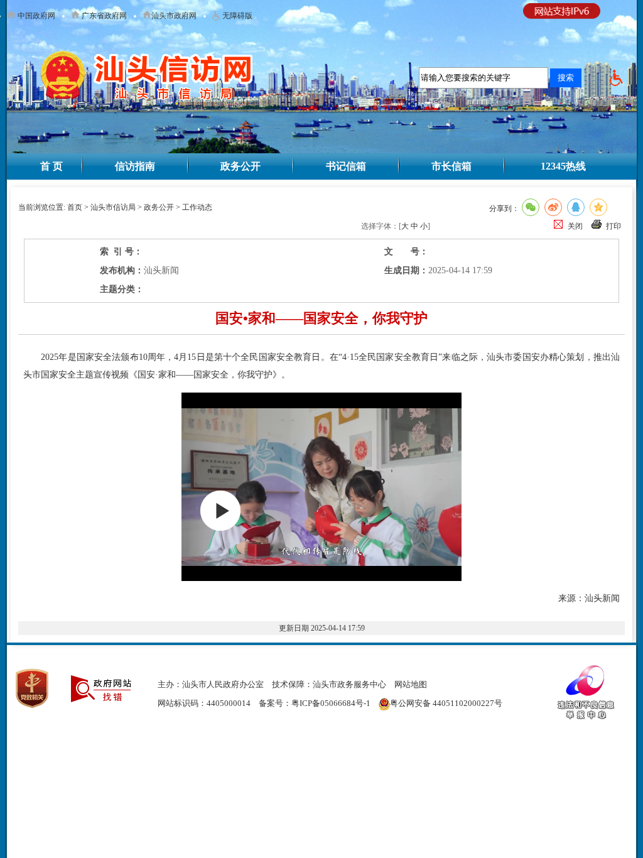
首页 (74, 207)
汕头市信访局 (113, 207)
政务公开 (240, 166)
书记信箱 (346, 166)
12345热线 (563, 166)
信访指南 (135, 166)
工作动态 (197, 207)
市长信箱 (451, 166)
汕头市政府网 (174, 15)
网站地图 (410, 684)
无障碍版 (236, 15)
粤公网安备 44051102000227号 (446, 703)
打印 (613, 226)
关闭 (575, 226)
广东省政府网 (103, 15)
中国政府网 (35, 15)
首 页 (51, 166)
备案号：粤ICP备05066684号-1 (314, 703)
